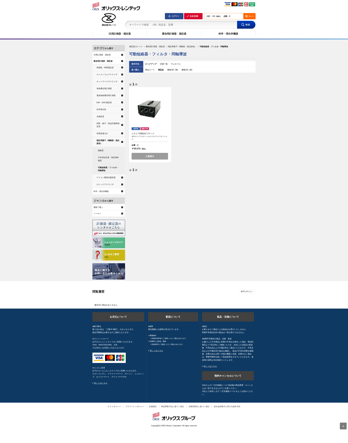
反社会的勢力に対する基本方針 (227, 406)
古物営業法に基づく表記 (198, 406)
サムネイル (176, 64)
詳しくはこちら (100, 383)
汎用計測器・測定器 (120, 33)
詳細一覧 (164, 64)
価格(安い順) (173, 70)
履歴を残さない (247, 291)
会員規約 (153, 406)
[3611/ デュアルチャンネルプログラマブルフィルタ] (150, 108)
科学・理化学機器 (228, 33)
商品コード (150, 70)
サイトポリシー (114, 406)
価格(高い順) (186, 70)
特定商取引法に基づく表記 (172, 406)
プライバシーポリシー (135, 406)
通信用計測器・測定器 (174, 33)
